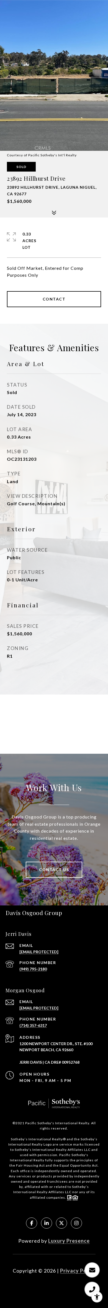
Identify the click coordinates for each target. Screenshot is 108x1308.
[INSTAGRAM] (76, 1223)
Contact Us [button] (54, 869)
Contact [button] (54, 299)
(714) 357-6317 (33, 1025)
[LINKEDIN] (46, 1223)
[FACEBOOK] (31, 1223)
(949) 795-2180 (33, 969)
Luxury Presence (69, 1241)
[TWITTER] (61, 1223)
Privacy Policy (78, 1271)
